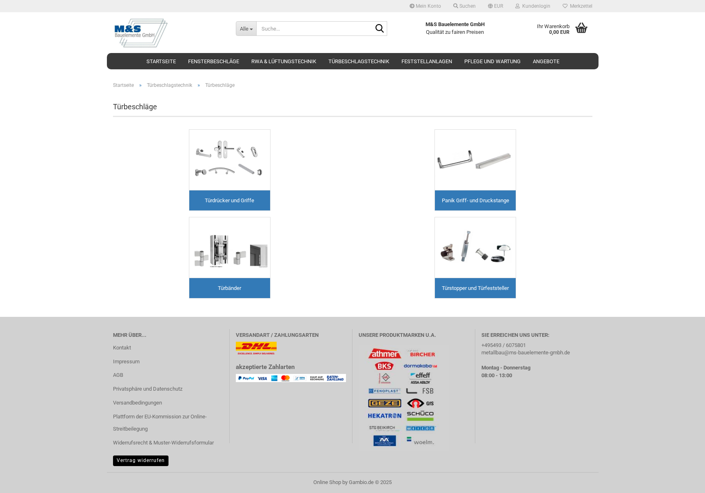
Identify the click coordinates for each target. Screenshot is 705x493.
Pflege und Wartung (492, 61)
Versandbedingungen (137, 403)
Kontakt (122, 348)
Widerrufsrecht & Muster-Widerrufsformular (163, 443)
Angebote (546, 61)
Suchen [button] (467, 6)
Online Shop (327, 482)
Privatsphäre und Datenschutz (147, 389)
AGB (118, 375)
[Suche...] (379, 29)
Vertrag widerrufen (141, 460)
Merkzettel (580, 6)
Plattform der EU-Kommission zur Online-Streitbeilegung (160, 422)
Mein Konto (428, 6)
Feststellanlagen (426, 61)
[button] (495, 6)
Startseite (161, 61)
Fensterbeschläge (213, 61)
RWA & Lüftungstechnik (283, 61)
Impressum (126, 361)
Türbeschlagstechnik (358, 61)
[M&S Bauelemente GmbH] (168, 32)
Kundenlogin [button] (535, 6)
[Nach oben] (682, 481)
